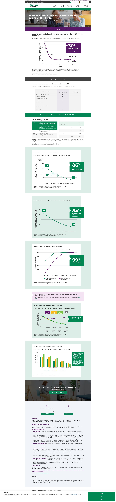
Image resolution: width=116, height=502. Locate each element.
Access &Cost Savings (78, 6)
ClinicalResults (62, 6)
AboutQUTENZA (55, 6)
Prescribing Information (77, 0)
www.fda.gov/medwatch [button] (38, 471)
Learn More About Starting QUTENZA (58, 392)
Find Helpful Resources (68, 413)
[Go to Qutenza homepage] (34, 5)
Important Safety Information (69, 0)
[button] (39, 2)
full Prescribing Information (43, 473)
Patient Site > (40, 0)
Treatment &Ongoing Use (69, 6)
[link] (84, 2)
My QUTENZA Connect (85, 0)
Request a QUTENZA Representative (47, 413)
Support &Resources (86, 6)
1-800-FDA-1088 (80, 470)
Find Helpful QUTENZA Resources (54, 490)
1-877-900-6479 (68, 470)
